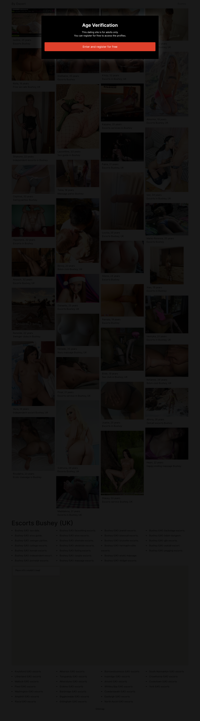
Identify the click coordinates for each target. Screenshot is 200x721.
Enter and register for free (100, 46)
